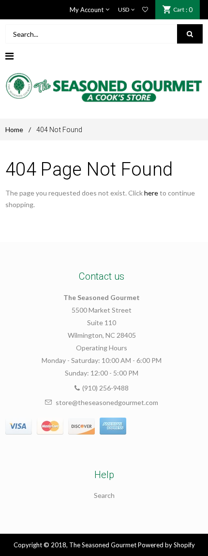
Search (104, 495)
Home (14, 129)
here (151, 193)
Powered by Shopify (166, 545)
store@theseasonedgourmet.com (107, 402)
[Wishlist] (145, 9)
